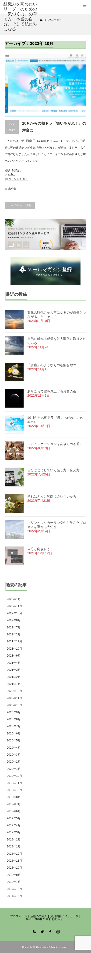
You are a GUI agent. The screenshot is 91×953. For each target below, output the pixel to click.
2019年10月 (14, 790)
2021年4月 (14, 662)
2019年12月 (14, 775)
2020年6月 (14, 733)
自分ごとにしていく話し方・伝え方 (53, 470)
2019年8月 (14, 797)
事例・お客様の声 (37, 919)
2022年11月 (14, 606)
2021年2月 (14, 677)
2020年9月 (14, 712)
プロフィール (18, 916)
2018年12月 (14, 853)
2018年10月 (14, 867)
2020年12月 (14, 691)
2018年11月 (14, 860)
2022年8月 (14, 620)
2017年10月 (14, 889)
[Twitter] (41, 930)
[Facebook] (49, 930)
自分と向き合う (38, 549)
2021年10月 (14, 648)
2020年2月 (14, 761)
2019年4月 (14, 825)
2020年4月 (14, 747)
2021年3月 (14, 669)
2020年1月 (14, 768)
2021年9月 (14, 655)
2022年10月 (14, 613)
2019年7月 (14, 804)
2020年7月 (14, 726)
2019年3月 (14, 832)
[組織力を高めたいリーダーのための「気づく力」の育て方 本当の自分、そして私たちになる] (22, 17)
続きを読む (13, 170)
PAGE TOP (84, 919)
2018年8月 (14, 875)
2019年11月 (14, 783)
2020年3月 (14, 754)
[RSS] (33, 930)
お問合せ (57, 919)
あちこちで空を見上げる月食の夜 (51, 391)
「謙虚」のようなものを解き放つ (51, 365)
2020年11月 (14, 698)
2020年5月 (14, 740)
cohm (11, 174)
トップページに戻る (19, 205)
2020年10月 (14, 705)
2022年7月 (14, 627)
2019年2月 (14, 839)
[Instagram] (57, 930)
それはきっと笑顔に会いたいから (51, 496)
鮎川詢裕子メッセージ (64, 916)
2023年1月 (14, 599)
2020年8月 (14, 719)
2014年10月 (14, 896)
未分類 (12, 188)
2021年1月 (14, 684)
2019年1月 (14, 846)
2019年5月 (14, 818)
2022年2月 (14, 634)
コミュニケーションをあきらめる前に (55, 444)
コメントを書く (18, 179)
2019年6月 (14, 811)
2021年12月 (14, 641)
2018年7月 (14, 881)
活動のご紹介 (38, 916)
